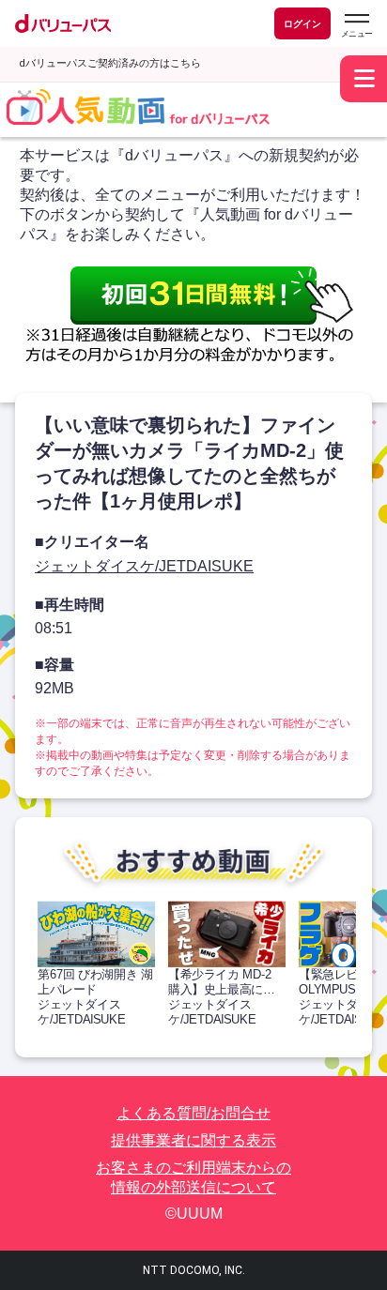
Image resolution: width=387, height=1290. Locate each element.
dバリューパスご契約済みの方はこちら (110, 63)
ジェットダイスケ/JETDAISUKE (144, 566)
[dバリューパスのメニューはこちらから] (356, 26)
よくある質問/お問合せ (193, 1113)
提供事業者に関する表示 (193, 1140)
